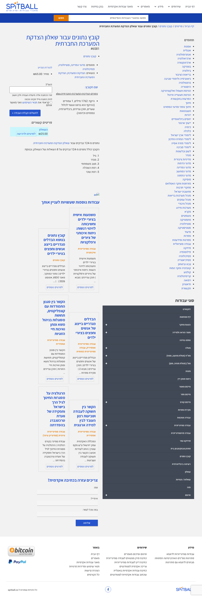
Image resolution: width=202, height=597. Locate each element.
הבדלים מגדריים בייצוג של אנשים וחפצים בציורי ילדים (85, 328)
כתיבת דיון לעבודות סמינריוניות (130, 562)
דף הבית (190, 7)
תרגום (148, 495)
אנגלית (187, 50)
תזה (189, 487)
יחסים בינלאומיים (181, 119)
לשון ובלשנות (183, 151)
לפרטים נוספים (85, 287)
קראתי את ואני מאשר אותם (31, 104)
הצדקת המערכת (76, 73)
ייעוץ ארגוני (184, 123)
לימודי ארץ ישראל (181, 135)
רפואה (187, 280)
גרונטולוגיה (185, 83)
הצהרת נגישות (92, 571)
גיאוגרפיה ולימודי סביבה (177, 79)
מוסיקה (187, 179)
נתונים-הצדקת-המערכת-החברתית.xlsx (77, 94)
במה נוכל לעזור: (90, 509)
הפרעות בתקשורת (181, 99)
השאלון (43, 130)
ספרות (187, 236)
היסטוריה (186, 87)
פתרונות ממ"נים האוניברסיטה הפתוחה (174, 558)
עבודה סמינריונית (148, 425)
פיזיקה (187, 248)
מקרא (187, 212)
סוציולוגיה (185, 224)
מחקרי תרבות (183, 188)
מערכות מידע (183, 208)
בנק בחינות (97, 7)
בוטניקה (186, 67)
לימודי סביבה (183, 147)
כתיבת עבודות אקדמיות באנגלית (130, 571)
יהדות (188, 115)
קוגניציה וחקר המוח (180, 268)
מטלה (148, 348)
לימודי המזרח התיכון (180, 139)
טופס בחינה (185, 340)
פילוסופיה (185, 252)
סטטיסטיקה (184, 228)
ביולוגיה (186, 71)
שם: (96, 487)
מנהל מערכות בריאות (179, 196)
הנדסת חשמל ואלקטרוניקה (176, 91)
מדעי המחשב (183, 171)
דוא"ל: (48, 84)
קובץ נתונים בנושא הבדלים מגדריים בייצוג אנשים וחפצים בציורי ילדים (54, 244)
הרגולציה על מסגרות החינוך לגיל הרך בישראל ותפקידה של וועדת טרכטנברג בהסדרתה (54, 409)
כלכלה (187, 131)
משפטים (186, 216)
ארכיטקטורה (184, 63)
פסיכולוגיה (185, 256)
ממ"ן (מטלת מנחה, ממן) (148, 363)
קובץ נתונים (165, 26)
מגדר (188, 155)
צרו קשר (81, 7)
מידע (160, 7)
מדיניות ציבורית (182, 159)
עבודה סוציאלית (182, 244)
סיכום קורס (148, 402)
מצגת (188, 371)
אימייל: (94, 498)
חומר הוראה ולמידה (148, 332)
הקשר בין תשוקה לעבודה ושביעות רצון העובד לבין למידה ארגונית (84, 415)
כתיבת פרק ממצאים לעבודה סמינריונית (126, 558)
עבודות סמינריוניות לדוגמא (180, 554)
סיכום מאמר (185, 386)
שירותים (176, 7)
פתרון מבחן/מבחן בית (181, 448)
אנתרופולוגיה (183, 55)
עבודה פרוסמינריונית (181, 433)
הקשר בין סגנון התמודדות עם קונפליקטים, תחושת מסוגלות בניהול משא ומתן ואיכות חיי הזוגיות (53, 317)
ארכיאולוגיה (184, 59)
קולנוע (187, 272)
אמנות (187, 47)
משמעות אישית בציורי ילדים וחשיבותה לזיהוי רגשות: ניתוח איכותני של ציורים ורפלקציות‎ (84, 228)
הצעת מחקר (148, 324)
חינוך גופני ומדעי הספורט (177, 107)
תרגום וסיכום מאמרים (135, 554)
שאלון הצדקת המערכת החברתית (51, 143)
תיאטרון (186, 284)
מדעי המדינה (184, 167)
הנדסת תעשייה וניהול (179, 95)
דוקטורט (187, 309)
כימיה (188, 127)
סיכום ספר (186, 394)
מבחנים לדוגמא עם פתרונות (180, 562)
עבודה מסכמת (184, 417)
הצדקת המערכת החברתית (76, 75)
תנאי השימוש (29, 102)
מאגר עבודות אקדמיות (120, 7)
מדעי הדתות (184, 163)
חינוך (188, 103)
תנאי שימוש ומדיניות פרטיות (84, 566)
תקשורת (186, 288)
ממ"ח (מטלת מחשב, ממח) (148, 355)
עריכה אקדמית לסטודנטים (133, 566)
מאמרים (145, 7)
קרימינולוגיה (184, 276)
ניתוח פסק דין (184, 379)
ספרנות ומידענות (181, 240)
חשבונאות (185, 111)
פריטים (179, 26)
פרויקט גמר (185, 441)
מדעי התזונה (184, 176)
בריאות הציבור (183, 75)
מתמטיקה (185, 220)
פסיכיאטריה (184, 260)
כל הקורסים (93, 575)
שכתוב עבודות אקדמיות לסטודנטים (128, 575)
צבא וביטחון (184, 264)
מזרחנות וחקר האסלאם (178, 184)
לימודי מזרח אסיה (181, 143)
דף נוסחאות (185, 317)
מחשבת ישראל (182, 192)
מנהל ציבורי (184, 204)
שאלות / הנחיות (183, 479)
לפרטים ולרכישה (26, 134)
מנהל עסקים (184, 200)
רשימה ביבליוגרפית (181, 464)
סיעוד (188, 232)
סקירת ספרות (184, 410)
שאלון (188, 472)
